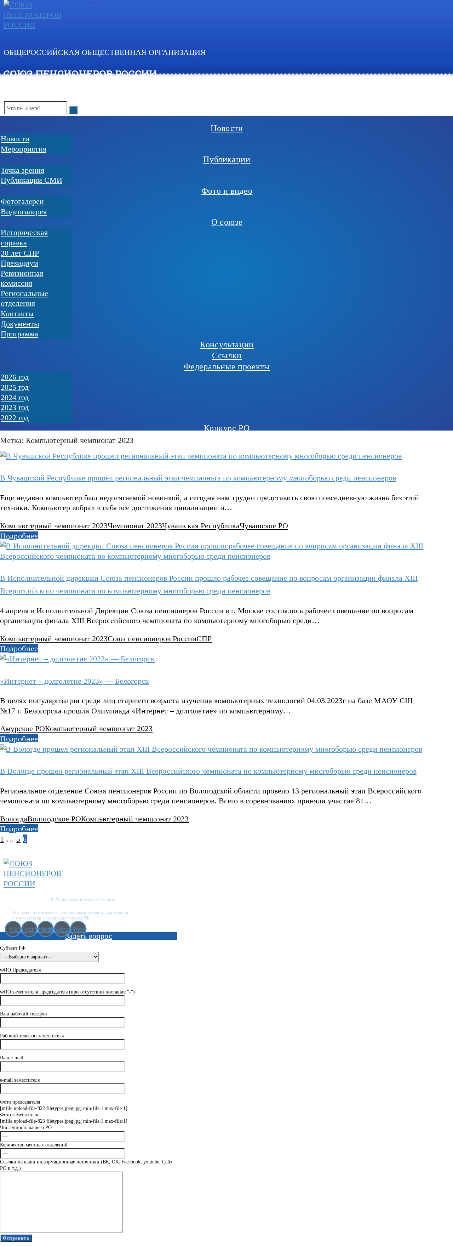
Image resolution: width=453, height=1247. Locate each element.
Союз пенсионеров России (152, 638)
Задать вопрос (88, 936)
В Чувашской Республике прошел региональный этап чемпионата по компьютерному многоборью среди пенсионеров (198, 477)
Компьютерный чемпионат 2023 (54, 525)
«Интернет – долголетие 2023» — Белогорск (74, 681)
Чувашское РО (264, 525)
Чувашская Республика (201, 525)
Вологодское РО (54, 818)
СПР (204, 638)
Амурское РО (22, 728)
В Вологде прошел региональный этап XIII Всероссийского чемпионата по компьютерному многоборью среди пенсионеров (208, 771)
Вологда (13, 818)
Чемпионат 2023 (135, 525)
